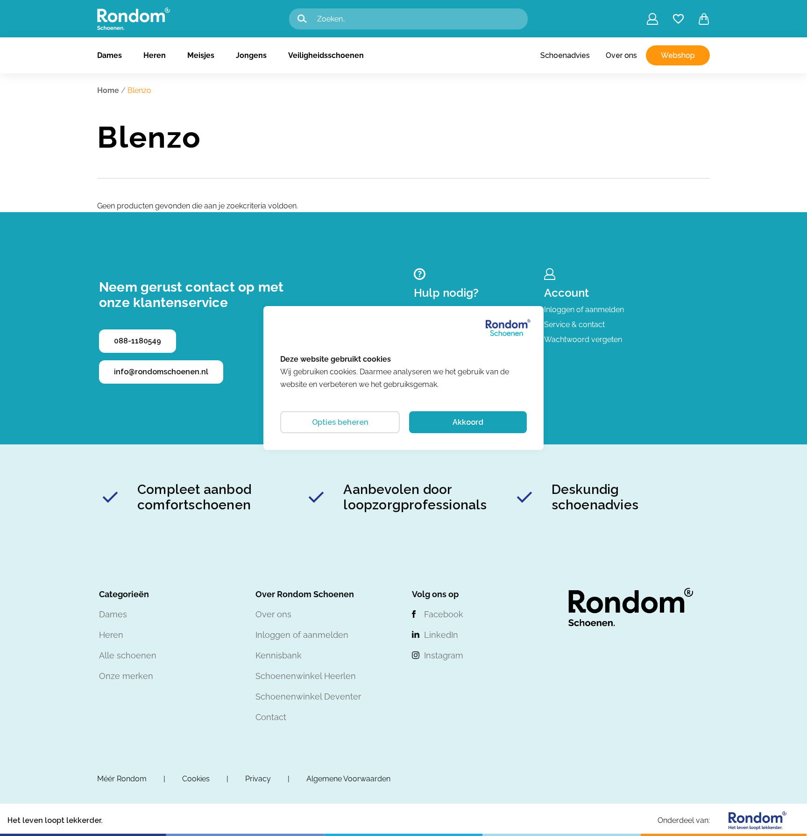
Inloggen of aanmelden (584, 309)
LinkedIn (441, 635)
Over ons (621, 55)
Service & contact (574, 324)
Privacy (258, 778)
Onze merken (126, 676)
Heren (154, 55)
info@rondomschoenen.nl (161, 371)
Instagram (443, 655)
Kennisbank (278, 655)
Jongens (251, 55)
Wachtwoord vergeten (583, 339)
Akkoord (468, 422)
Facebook (443, 614)
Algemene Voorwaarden (348, 778)
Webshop (678, 55)
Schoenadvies (565, 55)
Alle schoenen (127, 655)
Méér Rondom (122, 778)
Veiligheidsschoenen (326, 55)
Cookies (196, 778)
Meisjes (200, 55)
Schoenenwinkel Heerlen (305, 676)
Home (108, 90)
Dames (109, 55)
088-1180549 (137, 340)
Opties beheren (340, 422)
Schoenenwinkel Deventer (308, 696)
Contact (270, 717)
